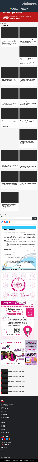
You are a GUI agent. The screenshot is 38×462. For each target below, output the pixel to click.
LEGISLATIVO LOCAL (5, 18)
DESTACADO (20, 12)
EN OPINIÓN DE (4, 414)
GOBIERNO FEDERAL (6, 21)
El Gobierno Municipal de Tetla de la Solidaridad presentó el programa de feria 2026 (27, 59)
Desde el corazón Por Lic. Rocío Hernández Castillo (16, 381)
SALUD (22, 16)
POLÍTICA (11, 16)
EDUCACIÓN (25, 16)
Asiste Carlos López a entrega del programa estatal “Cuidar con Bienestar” (28, 40)
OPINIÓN (3, 423)
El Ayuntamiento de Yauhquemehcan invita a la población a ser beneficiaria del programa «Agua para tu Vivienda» (28, 121)
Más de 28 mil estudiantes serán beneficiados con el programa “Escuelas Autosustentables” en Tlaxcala (9, 101)
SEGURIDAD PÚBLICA (17, 16)
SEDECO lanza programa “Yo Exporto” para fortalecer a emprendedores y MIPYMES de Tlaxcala (9, 121)
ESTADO (2, 407)
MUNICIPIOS (11, 18)
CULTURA (29, 16)
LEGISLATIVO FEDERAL (17, 18)
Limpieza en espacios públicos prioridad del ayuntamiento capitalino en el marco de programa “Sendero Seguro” (28, 101)
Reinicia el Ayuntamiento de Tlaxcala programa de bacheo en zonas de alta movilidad (27, 142)
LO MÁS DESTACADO (4, 405)
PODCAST (3, 425)
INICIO (17, 12)
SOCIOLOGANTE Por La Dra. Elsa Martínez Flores (16, 371)
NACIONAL (9, 19)
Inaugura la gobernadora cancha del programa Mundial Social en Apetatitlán (9, 80)
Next (5, 214)
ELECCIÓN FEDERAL (6, 13)
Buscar (2, 216)
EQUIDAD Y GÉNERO (6, 17)
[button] (13, 352)
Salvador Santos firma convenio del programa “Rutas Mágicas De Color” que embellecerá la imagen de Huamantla (9, 162)
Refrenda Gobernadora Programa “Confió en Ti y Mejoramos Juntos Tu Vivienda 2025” (9, 184)
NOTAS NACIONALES (13, 21)
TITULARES (3, 402)
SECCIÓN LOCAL (19, 15)
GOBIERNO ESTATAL (6, 16)
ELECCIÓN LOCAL (13, 13)
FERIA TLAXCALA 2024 (5, 408)
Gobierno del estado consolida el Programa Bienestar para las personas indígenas (28, 80)
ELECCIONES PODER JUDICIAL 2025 (9, 12)
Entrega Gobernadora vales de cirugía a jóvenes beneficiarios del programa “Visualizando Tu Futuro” (9, 205)
